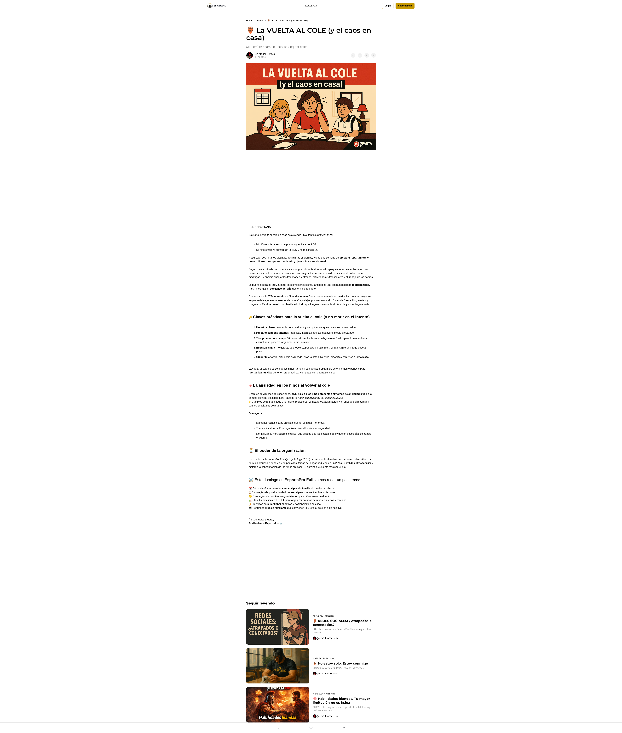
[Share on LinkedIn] (373, 55)
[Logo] (210, 5)
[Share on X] (360, 55)
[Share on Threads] (366, 55)
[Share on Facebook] (353, 55)
